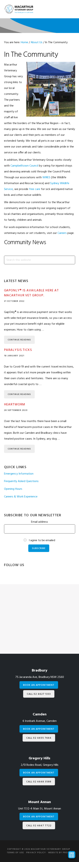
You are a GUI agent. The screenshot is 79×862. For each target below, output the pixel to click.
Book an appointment (38, 685)
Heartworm (14, 404)
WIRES (46, 177)
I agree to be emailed (42, 540)
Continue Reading (19, 340)
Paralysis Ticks (18, 350)
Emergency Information (18, 473)
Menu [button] (69, 10)
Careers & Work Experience (20, 496)
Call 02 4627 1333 (39, 694)
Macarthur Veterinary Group (18, 9)
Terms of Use (15, 852)
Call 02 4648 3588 (38, 782)
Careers (62, 233)
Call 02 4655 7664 (38, 738)
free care (34, 189)
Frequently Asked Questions (21, 481)
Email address (39, 522)
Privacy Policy (36, 852)
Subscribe (39, 548)
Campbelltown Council (24, 165)
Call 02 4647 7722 (38, 826)
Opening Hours (13, 489)
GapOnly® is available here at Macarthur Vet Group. (31, 293)
